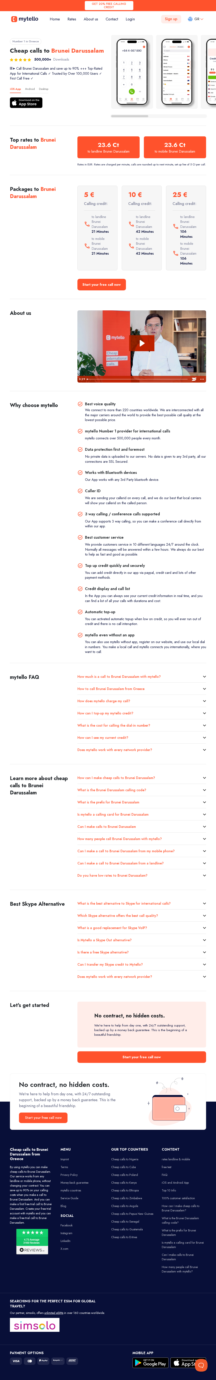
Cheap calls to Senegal (125, 1221)
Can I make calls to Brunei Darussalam (106, 827)
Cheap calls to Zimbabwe (126, 1198)
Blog (63, 1206)
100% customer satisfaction (178, 1198)
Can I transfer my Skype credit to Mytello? (110, 965)
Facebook (67, 1225)
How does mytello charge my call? (103, 701)
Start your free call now (101, 284)
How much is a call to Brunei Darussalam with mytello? (119, 677)
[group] (132, 72)
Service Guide (69, 1198)
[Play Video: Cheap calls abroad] (141, 343)
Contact (112, 19)
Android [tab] (30, 89)
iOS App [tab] (15, 89)
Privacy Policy (69, 1175)
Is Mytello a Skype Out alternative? (104, 940)
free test (166, 1167)
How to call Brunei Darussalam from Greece (110, 689)
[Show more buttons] (202, 379)
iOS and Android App (175, 1183)
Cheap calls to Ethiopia (125, 1190)
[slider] (137, 379)
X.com (64, 1249)
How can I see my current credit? (102, 738)
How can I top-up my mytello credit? (105, 713)
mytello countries (71, 1190)
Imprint (65, 1159)
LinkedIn (65, 1241)
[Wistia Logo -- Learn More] (194, 379)
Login (130, 19)
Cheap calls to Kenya (124, 1183)
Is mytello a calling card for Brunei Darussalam (112, 814)
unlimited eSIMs (53, 1313)
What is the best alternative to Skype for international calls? (124, 903)
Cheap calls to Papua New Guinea (132, 1214)
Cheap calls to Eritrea (124, 1237)
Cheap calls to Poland (124, 1175)
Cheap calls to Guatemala (127, 1229)
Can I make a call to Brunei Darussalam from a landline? (120, 863)
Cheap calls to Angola (124, 1206)
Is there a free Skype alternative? (103, 952)
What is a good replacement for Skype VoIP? (112, 928)
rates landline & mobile (176, 1159)
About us (91, 19)
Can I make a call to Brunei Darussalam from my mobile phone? (126, 851)
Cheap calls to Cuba (123, 1167)
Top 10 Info (169, 1190)
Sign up (171, 19)
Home (57, 19)
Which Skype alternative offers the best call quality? (117, 916)
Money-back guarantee (74, 1183)
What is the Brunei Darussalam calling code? (111, 790)
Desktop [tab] (43, 89)
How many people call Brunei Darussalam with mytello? (119, 839)
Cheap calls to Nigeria (124, 1159)
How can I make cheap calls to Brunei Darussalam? (116, 778)
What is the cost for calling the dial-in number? (113, 725)
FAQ (164, 1175)
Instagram (66, 1233)
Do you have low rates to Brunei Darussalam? (112, 875)
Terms (64, 1167)
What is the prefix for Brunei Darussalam (108, 802)
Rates (72, 19)
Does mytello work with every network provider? (114, 750)
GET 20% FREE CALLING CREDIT (109, 5)
